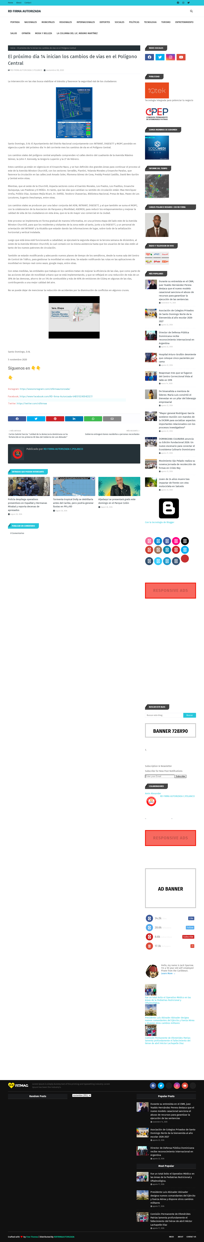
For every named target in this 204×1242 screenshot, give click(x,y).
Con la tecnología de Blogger (159, 522)
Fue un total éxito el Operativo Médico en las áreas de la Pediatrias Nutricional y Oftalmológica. (168, 1000)
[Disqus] (170, 645)
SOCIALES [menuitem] (119, 22)
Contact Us (191, 1237)
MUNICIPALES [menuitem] (48, 22)
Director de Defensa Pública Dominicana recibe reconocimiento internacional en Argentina (176, 338)
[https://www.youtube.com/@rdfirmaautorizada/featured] (191, 57)
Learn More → (168, 973)
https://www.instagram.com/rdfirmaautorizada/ (45, 389)
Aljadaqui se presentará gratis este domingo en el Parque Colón (116, 501)
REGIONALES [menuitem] (65, 22)
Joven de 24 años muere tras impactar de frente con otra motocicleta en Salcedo (174, 483)
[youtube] (181, 57)
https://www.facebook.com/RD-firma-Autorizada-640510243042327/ (56, 396)
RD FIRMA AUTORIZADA (24, 11)
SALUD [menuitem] (13, 33)
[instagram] (183, 3)
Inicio (12, 48)
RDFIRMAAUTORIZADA (64, 1237)
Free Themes (32, 1237)
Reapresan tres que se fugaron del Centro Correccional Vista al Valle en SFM (176, 376)
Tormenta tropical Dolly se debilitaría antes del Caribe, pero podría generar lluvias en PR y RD (73, 503)
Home (10, 3)
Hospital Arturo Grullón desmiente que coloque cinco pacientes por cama (177, 358)
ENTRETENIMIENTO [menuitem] (184, 22)
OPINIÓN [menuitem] (26, 33)
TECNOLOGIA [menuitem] (150, 22)
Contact (28, 3)
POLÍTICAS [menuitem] (134, 22)
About (18, 3)
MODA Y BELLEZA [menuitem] (43, 33)
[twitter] (188, 3)
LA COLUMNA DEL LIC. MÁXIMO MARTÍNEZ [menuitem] (77, 33)
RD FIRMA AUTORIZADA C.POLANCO (26, 70)
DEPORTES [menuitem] (105, 22)
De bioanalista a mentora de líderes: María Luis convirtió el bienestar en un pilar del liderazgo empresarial (177, 396)
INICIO (171, 1237)
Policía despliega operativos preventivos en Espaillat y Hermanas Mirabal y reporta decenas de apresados (27, 505)
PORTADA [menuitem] (15, 22)
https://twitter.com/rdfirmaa (32, 403)
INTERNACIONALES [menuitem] (86, 22)
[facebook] (178, 3)
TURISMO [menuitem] (166, 22)
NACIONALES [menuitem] (30, 22)
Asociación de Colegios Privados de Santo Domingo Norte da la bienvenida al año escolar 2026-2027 (176, 316)
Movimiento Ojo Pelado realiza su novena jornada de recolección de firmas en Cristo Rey (177, 464)
